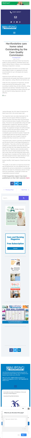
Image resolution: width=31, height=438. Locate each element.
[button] (28, 409)
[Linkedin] (16, 22)
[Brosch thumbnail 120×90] (15, 289)
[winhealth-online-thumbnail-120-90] (15, 265)
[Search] (24, 198)
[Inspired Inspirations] (15, 297)
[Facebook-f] (14, 22)
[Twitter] (11, 22)
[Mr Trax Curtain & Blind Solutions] (15, 280)
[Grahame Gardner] (15, 272)
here (27, 178)
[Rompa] (15, 225)
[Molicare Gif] (15, 4)
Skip (19, 434)
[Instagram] (19, 22)
